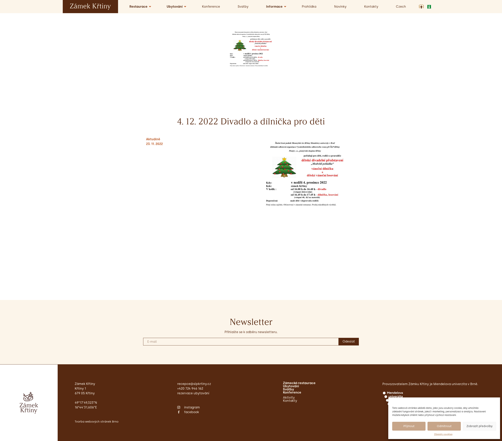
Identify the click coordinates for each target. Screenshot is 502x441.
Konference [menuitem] (211, 6)
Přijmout (409, 426)
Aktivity (289, 397)
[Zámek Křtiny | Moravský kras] (90, 6)
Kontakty (290, 400)
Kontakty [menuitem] (371, 6)
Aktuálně (153, 139)
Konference (292, 392)
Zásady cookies (443, 434)
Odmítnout (444, 426)
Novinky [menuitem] (340, 6)
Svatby (288, 389)
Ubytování (291, 386)
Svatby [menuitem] (243, 6)
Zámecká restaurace (299, 383)
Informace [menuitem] (274, 6)
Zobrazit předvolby (480, 426)
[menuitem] (401, 6)
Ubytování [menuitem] (175, 6)
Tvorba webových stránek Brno (96, 421)
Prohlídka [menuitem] (309, 6)
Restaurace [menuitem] (138, 6)
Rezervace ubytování (193, 393)
